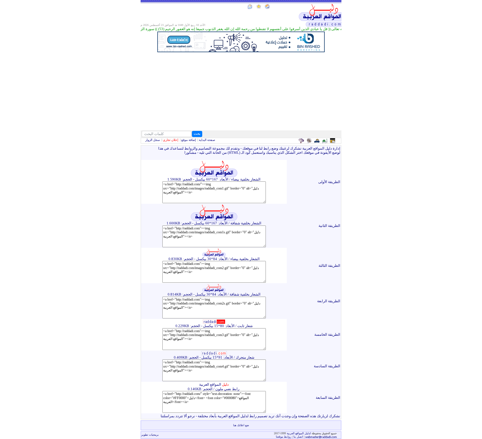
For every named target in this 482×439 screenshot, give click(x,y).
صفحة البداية (207, 139)
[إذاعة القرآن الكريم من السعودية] (309, 140)
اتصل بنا (298, 436)
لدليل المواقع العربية (299, 433)
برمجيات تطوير (150, 434)
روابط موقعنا (283, 436)
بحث (197, 133)
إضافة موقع (188, 139)
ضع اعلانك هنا (241, 425)
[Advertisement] (241, 91)
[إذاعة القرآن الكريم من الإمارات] (301, 140)
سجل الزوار (152, 139)
